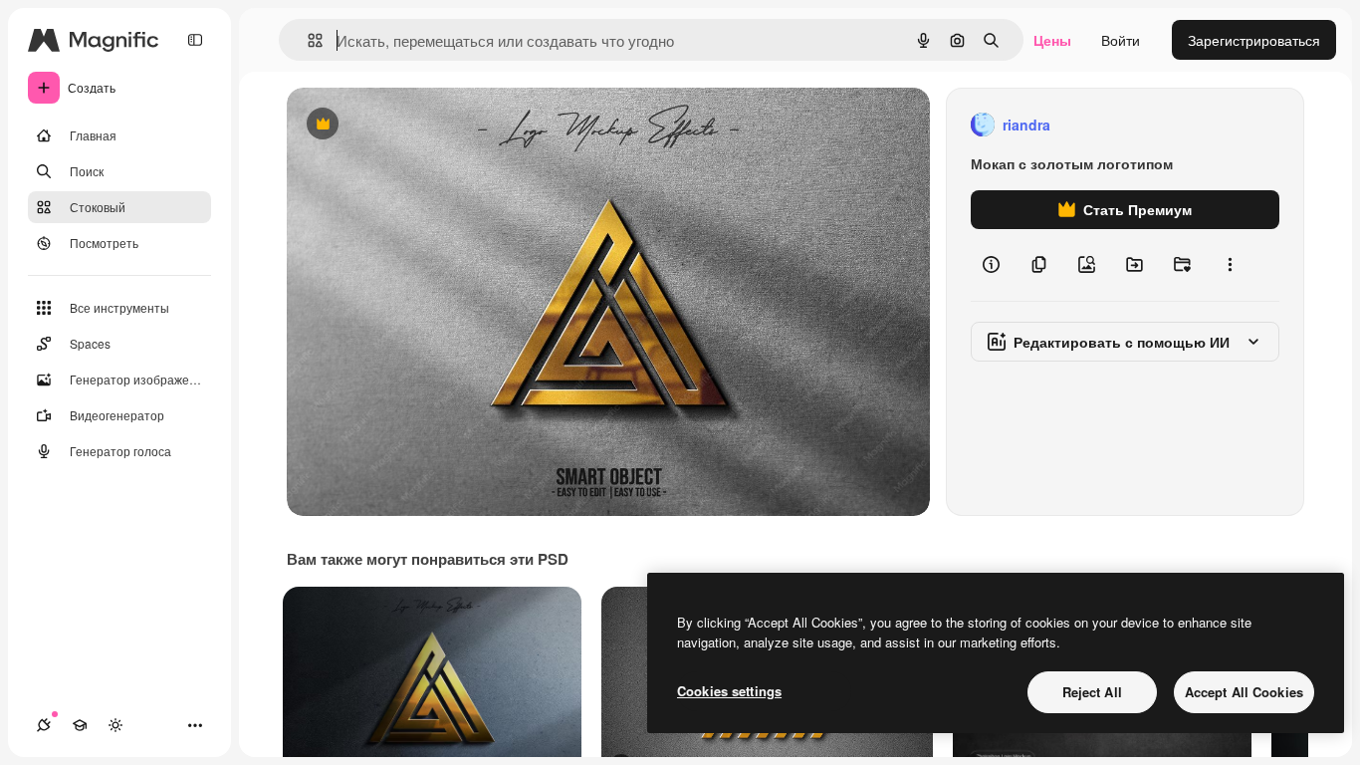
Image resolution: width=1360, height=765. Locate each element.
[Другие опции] (1229, 265)
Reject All (1092, 691)
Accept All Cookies (1244, 691)
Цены (1052, 40)
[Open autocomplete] (307, 40)
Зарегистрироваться (1254, 40)
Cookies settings (729, 690)
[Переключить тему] (115, 725)
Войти (1120, 40)
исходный (420, 125)
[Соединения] (44, 725)
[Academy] (80, 725)
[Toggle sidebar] (195, 40)
